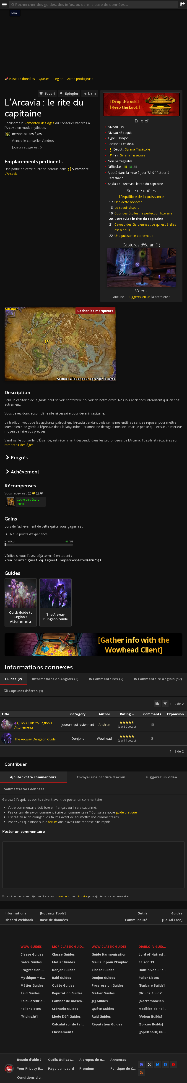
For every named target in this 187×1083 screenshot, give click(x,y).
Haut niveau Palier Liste (153, 970)
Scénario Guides (65, 1008)
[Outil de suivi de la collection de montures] (93, 644)
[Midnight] (29, 1016)
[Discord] (141, 1064)
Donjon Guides (63, 970)
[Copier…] (157, 703)
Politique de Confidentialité (124, 1068)
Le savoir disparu (127, 207)
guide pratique (126, 812)
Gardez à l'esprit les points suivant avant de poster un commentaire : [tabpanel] (70, 847)
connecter (61, 896)
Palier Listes (31, 1008)
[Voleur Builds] (150, 1016)
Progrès (19, 457)
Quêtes (44, 79)
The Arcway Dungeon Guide (35, 739)
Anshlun (104, 724)
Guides (176, 913)
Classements (62, 1032)
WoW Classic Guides (109, 946)
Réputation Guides (67, 993)
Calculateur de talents (33, 1001)
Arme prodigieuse (80, 79)
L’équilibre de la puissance (141, 196)
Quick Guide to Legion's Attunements (33, 725)
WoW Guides (31, 946)
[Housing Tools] (53, 913)
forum (52, 822)
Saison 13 (146, 962)
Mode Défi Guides (66, 1016)
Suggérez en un (139, 297)
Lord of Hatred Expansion (153, 954)
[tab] (13, 679)
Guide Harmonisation (109, 954)
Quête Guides (63, 985)
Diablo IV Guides (153, 946)
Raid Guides (30, 993)
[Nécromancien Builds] (153, 1001)
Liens (92, 93)
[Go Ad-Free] (172, 920)
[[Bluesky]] (157, 1064)
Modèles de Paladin (153, 1008)
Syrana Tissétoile (137, 149)
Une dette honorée (128, 202)
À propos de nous (93, 1059)
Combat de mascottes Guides (69, 1001)
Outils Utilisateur (62, 1059)
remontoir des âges (19, 445)
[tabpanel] (93, 727)
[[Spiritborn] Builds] (153, 1032)
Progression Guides (33, 970)
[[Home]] (9, 1072)
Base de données (22, 79)
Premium (86, 1068)
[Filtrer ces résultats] (165, 703)
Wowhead (104, 738)
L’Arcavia (11, 173)
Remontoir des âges (39, 123)
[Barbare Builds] (152, 985)
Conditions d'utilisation (31, 1077)
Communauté (136, 920)
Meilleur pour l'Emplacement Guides (112, 962)
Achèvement (25, 471)
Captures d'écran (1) (141, 245)
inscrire (83, 896)
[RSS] (141, 1072)
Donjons (77, 738)
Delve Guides (31, 962)
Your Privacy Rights (31, 1068)
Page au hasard (61, 1068)
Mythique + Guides (33, 977)
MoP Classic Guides (69, 946)
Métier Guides (32, 985)
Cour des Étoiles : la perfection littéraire (143, 213)
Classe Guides (32, 954)
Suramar (78, 169)
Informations (15, 913)
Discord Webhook (19, 920)
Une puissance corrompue (133, 235)
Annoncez (118, 1059)
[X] (149, 1064)
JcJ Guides (100, 1001)
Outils (142, 913)
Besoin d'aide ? (29, 1059)
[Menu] (4, 4)
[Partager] (182, 4)
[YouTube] (173, 1064)
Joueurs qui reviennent (77, 724)
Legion (58, 79)
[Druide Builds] (150, 993)
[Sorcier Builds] (151, 1024)
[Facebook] (165, 1064)
